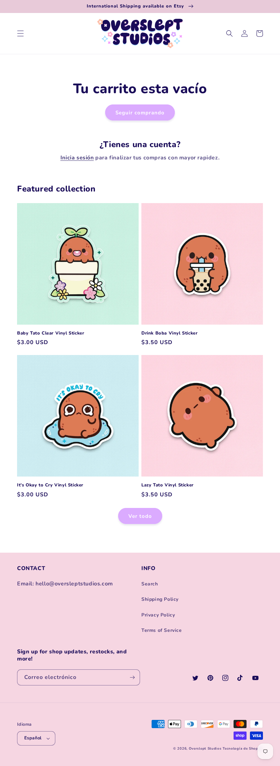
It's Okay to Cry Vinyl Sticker (50, 485)
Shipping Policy (160, 599)
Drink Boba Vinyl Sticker (169, 333)
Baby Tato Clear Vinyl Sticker (50, 333)
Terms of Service (161, 630)
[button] (20, 33)
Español (33, 738)
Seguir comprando (140, 112)
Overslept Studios (205, 748)
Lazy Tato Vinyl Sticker (167, 485)
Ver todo (140, 516)
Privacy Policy (158, 615)
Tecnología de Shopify (243, 748)
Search (149, 584)
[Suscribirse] (132, 677)
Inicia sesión (77, 157)
